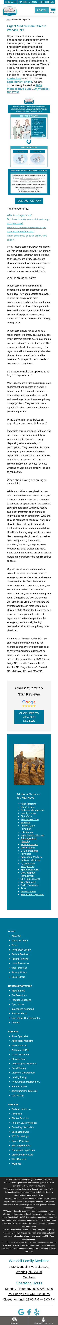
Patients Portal (19, 1013)
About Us (16, 936)
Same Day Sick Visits (23, 1127)
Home (8, 20)
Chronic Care (28, 807)
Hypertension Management (26, 1081)
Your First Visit (19, 968)
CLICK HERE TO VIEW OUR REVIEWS (29, 717)
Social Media (18, 977)
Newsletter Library (21, 949)
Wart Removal (28, 882)
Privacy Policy (19, 972)
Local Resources (20, 963)
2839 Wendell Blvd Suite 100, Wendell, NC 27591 (28, 89)
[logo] (8, 8)
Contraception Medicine (24, 1063)
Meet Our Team (20, 940)
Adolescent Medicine (32, 857)
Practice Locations (21, 1000)
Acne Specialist (20, 1036)
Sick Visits (26, 816)
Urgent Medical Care (22, 1154)
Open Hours (18, 1004)
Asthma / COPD (20, 1050)
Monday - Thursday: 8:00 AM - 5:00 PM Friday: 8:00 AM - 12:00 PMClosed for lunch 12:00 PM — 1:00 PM (29, 1294)
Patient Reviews (20, 958)
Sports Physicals (30, 869)
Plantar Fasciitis (29, 844)
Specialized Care (30, 819)
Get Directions (19, 995)
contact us (14, 78)
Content (16, 1022)
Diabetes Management (32, 810)
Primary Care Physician (24, 1122)
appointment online (19, 81)
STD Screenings (29, 850)
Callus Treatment (30, 885)
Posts (15, 945)
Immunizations (28, 891)
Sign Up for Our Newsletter (26, 1018)
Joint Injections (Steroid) (24, 1091)
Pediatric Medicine (30, 860)
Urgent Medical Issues (32, 835)
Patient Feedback (21, 954)
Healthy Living (28, 813)
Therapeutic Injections (32, 894)
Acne (23, 888)
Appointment (18, 990)
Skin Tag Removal (30, 879)
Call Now (29, 1277)
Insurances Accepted (23, 1009)
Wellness (25, 822)
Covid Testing (28, 847)
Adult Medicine (28, 804)
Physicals (26, 854)
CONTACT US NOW (29, 200)
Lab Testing (27, 832)
